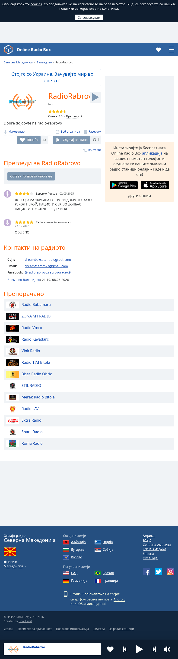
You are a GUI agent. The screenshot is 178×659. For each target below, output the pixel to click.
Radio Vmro (32, 327)
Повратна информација (72, 629)
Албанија (78, 542)
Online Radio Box (34, 49)
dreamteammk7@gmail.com (46, 266)
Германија (79, 580)
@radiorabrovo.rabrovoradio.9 (48, 272)
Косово (76, 557)
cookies (36, 4)
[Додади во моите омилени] (110, 649)
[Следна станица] (154, 649)
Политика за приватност (35, 629)
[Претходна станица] (124, 649)
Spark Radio (32, 431)
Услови (8, 629)
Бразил (108, 573)
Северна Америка (157, 544)
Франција (110, 580)
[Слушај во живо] (95, 97)
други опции (139, 195)
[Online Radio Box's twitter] (158, 571)
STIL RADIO (31, 385)
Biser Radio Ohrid (37, 373)
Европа (148, 553)
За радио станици (121, 629)
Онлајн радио (30, 538)
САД (74, 573)
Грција (108, 542)
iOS (80, 603)
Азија (147, 540)
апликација (152, 153)
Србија (108, 549)
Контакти (94, 150)
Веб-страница (70, 132)
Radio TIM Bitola (36, 362)
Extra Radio (31, 420)
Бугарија (78, 549)
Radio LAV (30, 408)
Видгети (99, 629)
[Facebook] (92, 132)
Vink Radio (31, 350)
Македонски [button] (13, 566)
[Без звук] (168, 649)
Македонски (17, 132)
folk (50, 104)
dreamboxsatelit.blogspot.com (48, 259)
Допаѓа (32, 139)
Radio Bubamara (36, 304)
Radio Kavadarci (36, 339)
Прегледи (72, 116)
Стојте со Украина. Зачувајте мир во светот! (52, 77)
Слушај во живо (75, 139)
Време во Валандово (23, 279)
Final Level (25, 621)
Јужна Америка (154, 549)
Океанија (150, 558)
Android (119, 599)
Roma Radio (32, 443)
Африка (149, 535)
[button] (139, 649)
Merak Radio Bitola (38, 397)
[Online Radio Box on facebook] (146, 571)
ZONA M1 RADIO (36, 316)
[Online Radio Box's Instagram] (170, 571)
